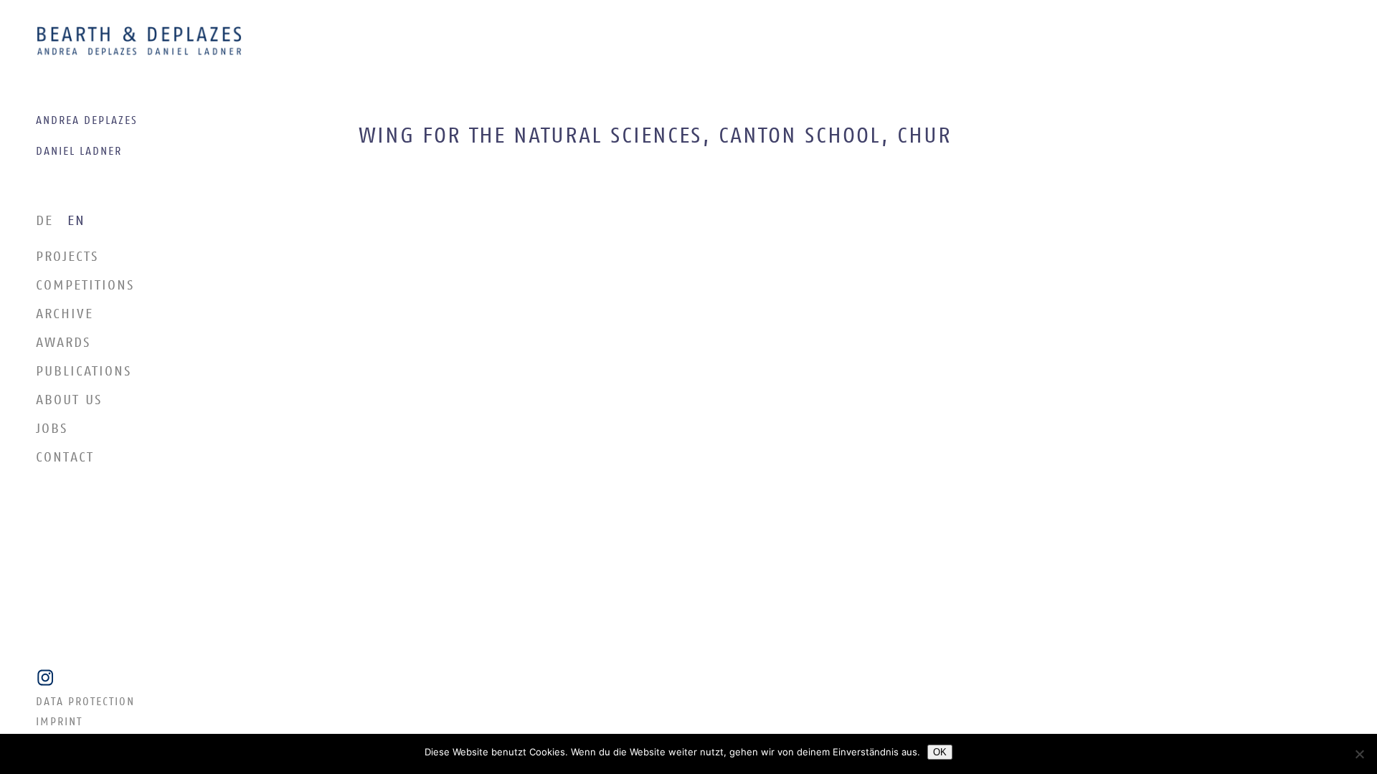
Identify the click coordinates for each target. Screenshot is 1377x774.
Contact (65, 457)
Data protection (85, 702)
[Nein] (1359, 754)
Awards (63, 343)
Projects (67, 257)
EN (76, 221)
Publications (84, 371)
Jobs (52, 429)
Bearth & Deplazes (139, 41)
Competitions (85, 285)
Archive (64, 314)
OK (940, 752)
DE (44, 221)
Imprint (59, 722)
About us (69, 400)
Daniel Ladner (79, 151)
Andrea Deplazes (87, 120)
